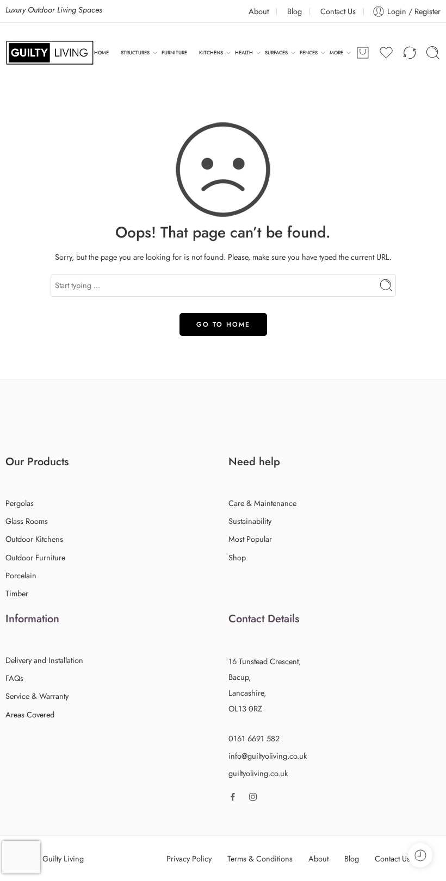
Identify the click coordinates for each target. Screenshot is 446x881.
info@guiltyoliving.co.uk (267, 755)
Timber (16, 593)
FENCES (309, 52)
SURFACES (276, 52)
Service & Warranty (37, 696)
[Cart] (362, 52)
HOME (101, 52)
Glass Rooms (26, 521)
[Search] (433, 52)
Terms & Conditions (260, 858)
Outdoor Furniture (35, 557)
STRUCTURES (135, 52)
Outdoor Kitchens (34, 539)
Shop (237, 557)
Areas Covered (29, 714)
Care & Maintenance (262, 503)
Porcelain (20, 575)
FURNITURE (174, 52)
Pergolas (19, 503)
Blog (294, 11)
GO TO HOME (223, 324)
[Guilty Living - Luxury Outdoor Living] (49, 52)
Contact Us (338, 11)
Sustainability (249, 521)
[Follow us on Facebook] (232, 796)
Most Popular (250, 539)
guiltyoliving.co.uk (258, 773)
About (259, 11)
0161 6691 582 (254, 738)
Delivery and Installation (44, 660)
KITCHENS (211, 52)
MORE (336, 52)
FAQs (14, 678)
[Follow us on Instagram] (253, 797)
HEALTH (244, 52)
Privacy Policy (189, 858)
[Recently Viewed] (420, 855)
